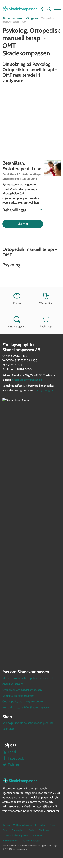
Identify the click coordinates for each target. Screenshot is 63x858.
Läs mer (23, 224)
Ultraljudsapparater (31, 840)
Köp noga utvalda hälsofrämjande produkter (28, 723)
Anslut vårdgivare (12, 683)
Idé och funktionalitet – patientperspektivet (27, 678)
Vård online (46, 303)
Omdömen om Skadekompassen (22, 689)
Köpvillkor (8, 728)
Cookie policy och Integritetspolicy (22, 701)
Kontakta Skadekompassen (18, 695)
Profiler (32, 830)
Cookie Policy (37, 835)
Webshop (46, 326)
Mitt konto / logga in (22, 825)
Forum (17, 303)
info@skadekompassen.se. (27, 379)
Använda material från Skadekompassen (26, 707)
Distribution (44, 830)
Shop (52, 825)
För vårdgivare (18, 830)
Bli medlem (40, 825)
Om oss (6, 825)
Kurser (5, 830)
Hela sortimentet (10, 840)
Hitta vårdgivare (17, 326)
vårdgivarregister (45, 390)
